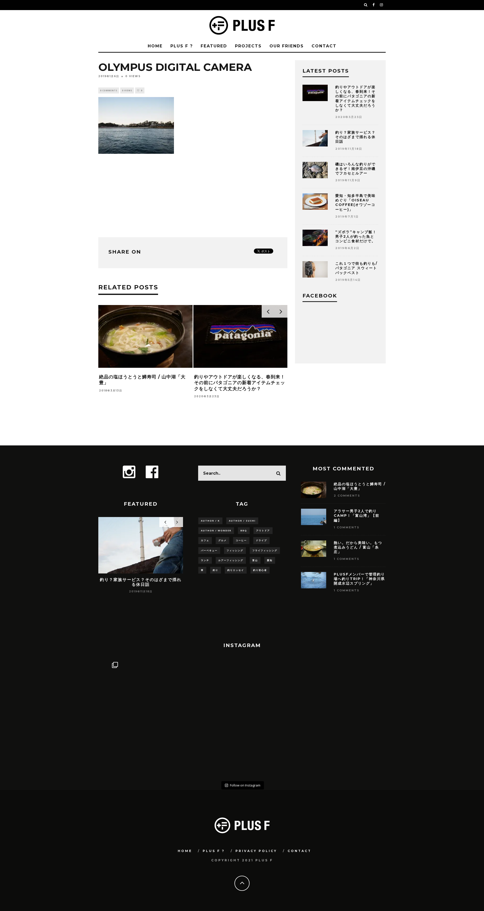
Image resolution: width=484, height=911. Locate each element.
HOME (155, 46)
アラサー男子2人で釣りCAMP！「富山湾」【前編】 (356, 515)
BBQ (243, 530)
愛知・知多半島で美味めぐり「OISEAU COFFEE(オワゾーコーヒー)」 (355, 202)
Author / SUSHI (242, 520)
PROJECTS (248, 46)
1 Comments (346, 527)
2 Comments (347, 495)
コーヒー (241, 540)
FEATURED (214, 46)
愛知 (270, 560)
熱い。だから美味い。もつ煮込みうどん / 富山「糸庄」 (358, 547)
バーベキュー (209, 550)
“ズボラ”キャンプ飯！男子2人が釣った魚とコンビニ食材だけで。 (356, 236)
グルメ (222, 540)
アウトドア (263, 530)
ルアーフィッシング (230, 560)
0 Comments (108, 90)
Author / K (210, 520)
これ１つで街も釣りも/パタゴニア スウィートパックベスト (356, 268)
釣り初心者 (260, 570)
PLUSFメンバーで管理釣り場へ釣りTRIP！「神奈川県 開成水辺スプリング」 (361, 579)
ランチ (205, 560)
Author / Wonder (216, 530)
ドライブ (261, 540)
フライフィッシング (264, 550)
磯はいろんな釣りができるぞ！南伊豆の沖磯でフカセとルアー (355, 168)
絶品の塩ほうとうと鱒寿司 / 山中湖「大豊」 (359, 486)
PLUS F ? (181, 46)
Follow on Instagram (245, 785)
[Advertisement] (192, 194)
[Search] (366, 5)
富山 (255, 560)
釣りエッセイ (235, 570)
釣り (215, 570)
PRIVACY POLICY (256, 851)
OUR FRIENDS (286, 46)
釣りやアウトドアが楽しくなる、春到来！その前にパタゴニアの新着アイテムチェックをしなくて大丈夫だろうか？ (239, 382)
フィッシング (235, 550)
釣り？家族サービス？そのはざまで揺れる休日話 (355, 137)
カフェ (205, 540)
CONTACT (324, 46)
